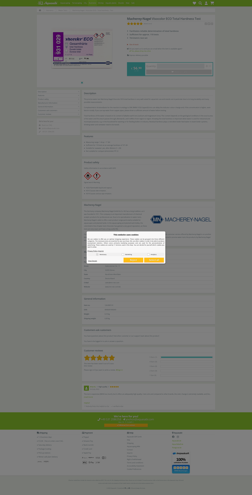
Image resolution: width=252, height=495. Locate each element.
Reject (133, 260)
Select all (154, 260)
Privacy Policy (93, 251)
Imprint (101, 251)
